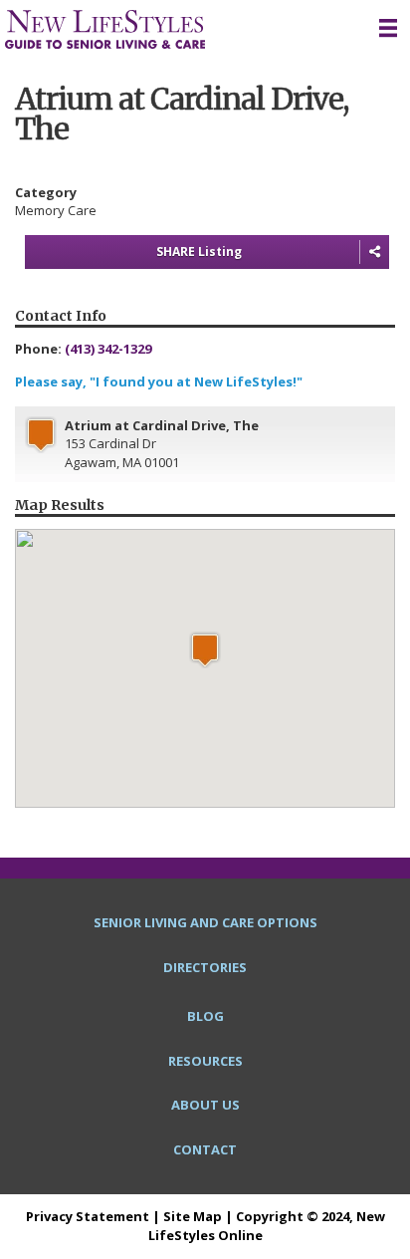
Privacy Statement (87, 1216)
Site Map (192, 1216)
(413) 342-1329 (108, 349)
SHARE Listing (199, 251)
